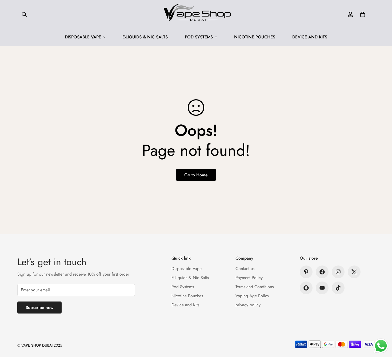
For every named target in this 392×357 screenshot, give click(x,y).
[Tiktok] (338, 287)
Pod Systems (199, 37)
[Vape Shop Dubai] (196, 14)
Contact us (244, 268)
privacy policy (248, 305)
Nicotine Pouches (254, 37)
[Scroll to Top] (381, 328)
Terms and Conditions (254, 287)
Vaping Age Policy (252, 296)
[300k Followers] (322, 271)
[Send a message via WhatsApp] (381, 346)
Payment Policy (249, 278)
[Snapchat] (306, 287)
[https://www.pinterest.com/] (306, 271)
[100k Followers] (338, 271)
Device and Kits (309, 37)
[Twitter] (354, 271)
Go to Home (196, 175)
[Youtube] (322, 287)
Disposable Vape (83, 37)
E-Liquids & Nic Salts (145, 37)
